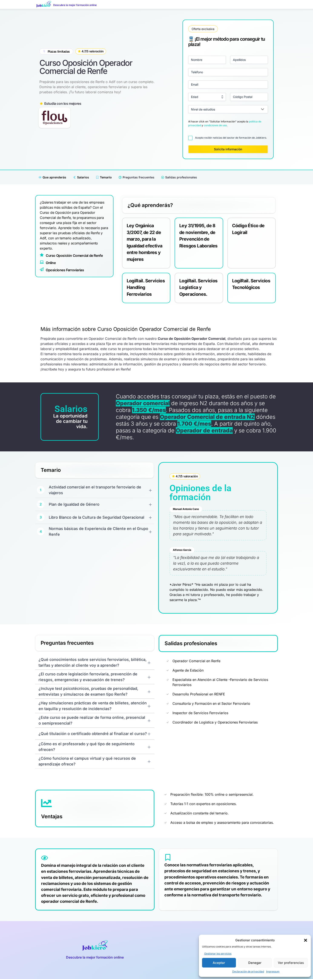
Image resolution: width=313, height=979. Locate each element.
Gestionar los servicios (217, 953)
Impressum (273, 971)
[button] (305, 940)
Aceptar (219, 963)
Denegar (254, 963)
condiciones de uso (215, 125)
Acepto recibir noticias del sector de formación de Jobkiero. (231, 137)
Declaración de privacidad (248, 971)
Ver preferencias (291, 963)
